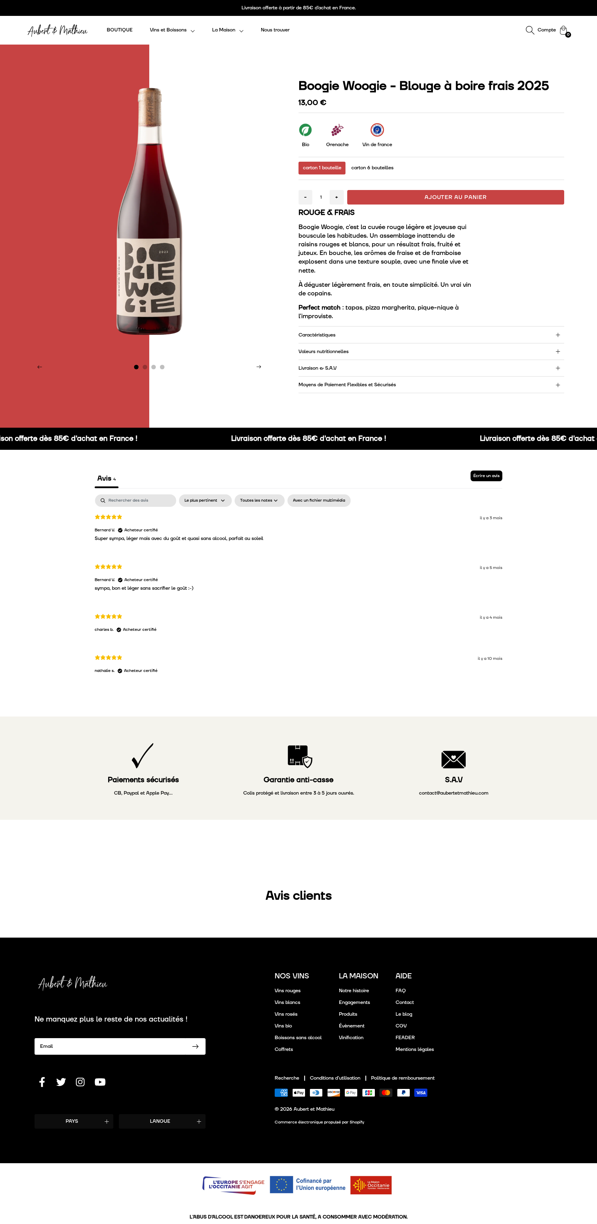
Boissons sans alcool (298, 1037)
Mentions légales (415, 1049)
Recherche (287, 1078)
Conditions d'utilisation (335, 1078)
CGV (401, 1026)
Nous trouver (275, 30)
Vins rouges (288, 990)
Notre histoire (354, 990)
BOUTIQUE (120, 30)
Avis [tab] (106, 478)
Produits (348, 1014)
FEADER (405, 1037)
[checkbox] (319, 500)
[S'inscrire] (195, 1046)
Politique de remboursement (403, 1078)
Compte (547, 30)
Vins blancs (287, 1002)
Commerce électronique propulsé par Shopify (319, 1122)
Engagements (354, 1002)
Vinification (351, 1037)
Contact (405, 1002)
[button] (172, 30)
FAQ (401, 990)
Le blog (404, 1014)
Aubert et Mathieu (314, 1109)
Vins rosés (286, 1014)
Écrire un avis (486, 476)
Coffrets (284, 1049)
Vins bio (283, 1026)
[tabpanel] (298, 589)
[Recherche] (530, 30)
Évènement (351, 1026)
